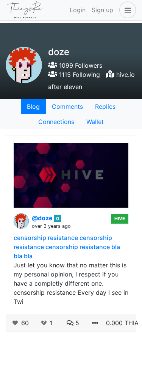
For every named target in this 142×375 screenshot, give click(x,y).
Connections (56, 122)
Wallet (95, 122)
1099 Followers (79, 65)
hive (119, 218)
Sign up (102, 10)
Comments (67, 106)
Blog (33, 106)
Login (78, 10)
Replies (105, 106)
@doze (43, 218)
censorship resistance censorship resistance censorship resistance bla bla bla (67, 247)
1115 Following (78, 74)
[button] (126, 10)
